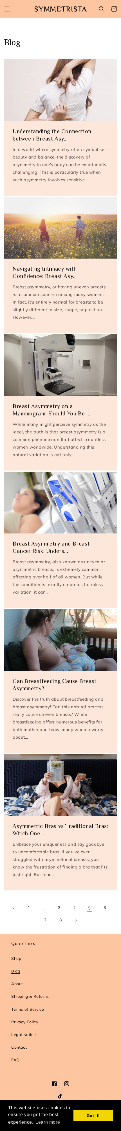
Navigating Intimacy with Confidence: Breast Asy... (45, 272)
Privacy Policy (24, 1021)
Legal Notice (23, 1034)
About (17, 983)
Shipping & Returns (30, 996)
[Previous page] (13, 908)
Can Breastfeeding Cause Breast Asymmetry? (55, 684)
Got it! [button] (93, 1115)
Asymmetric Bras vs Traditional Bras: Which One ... (60, 829)
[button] (7, 9)
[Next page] (76, 920)
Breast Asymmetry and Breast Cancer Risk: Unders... (51, 547)
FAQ (15, 1059)
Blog (15, 971)
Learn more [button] (47, 1122)
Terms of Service (27, 1009)
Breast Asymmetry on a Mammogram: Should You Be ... (51, 410)
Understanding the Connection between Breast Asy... (52, 135)
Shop (16, 958)
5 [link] (89, 908)
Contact (19, 1047)
